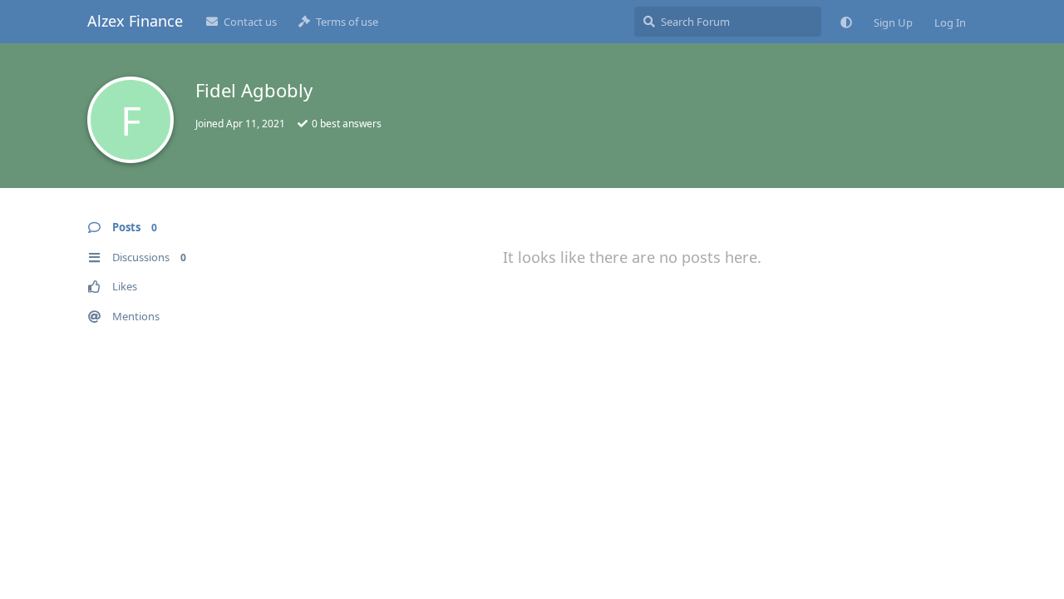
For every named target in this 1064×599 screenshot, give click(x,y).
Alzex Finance (135, 21)
